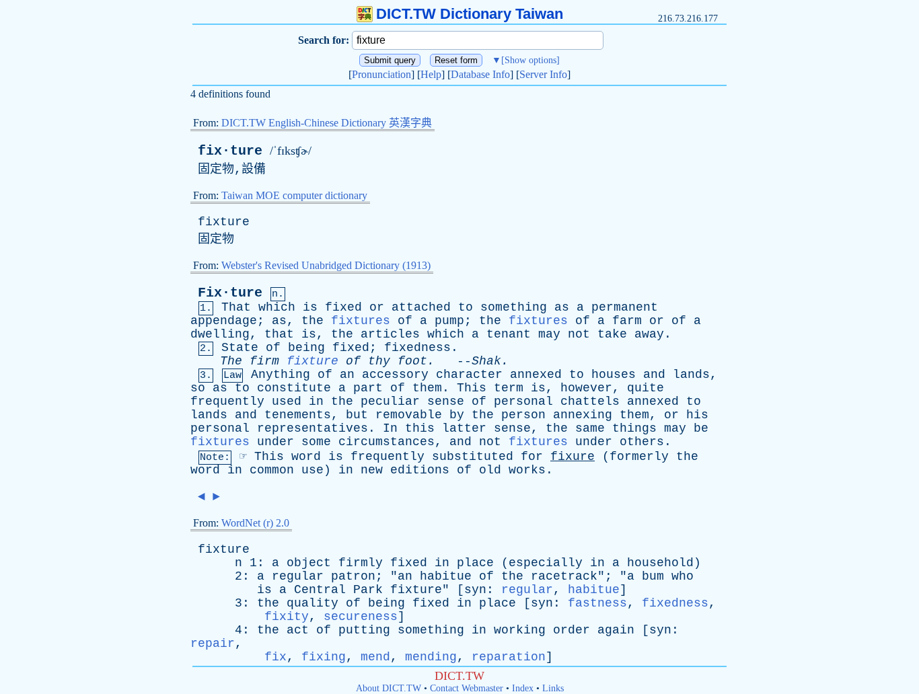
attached (421, 307)
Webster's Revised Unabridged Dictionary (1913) (326, 265)
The (231, 361)
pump (449, 320)
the (312, 320)
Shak (486, 361)
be (701, 428)
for (532, 456)
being (306, 347)
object (309, 563)
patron (353, 576)
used (286, 401)
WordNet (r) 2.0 (255, 523)
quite (645, 388)
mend (375, 657)
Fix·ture (230, 293)
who (682, 576)
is (310, 307)
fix (275, 657)
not (579, 334)
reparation (509, 657)
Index (523, 688)
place (475, 563)
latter (464, 428)
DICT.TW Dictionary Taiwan (469, 13)
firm (264, 361)
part (368, 388)
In (390, 428)
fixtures (360, 320)
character (469, 374)
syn (475, 589)
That (236, 307)
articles (390, 334)
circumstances (386, 442)
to (465, 307)
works (527, 470)
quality (312, 603)
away (649, 334)
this (420, 428)
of (405, 320)
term (508, 388)
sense (445, 401)
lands (691, 374)
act (298, 630)
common (272, 470)
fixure (572, 456)
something (513, 307)
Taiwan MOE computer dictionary (294, 195)
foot (412, 361)
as (561, 307)
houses (613, 374)
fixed (343, 307)
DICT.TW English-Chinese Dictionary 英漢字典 (326, 122)
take (612, 334)
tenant (508, 334)
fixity (286, 616)
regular (298, 576)
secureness (361, 616)
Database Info (480, 74)
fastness (597, 603)
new (372, 470)
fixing (323, 657)
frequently (227, 401)
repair (212, 643)
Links (553, 688)
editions (419, 470)
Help (430, 74)
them (427, 388)
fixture (224, 222)
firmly (360, 563)
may (549, 334)
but (357, 415)
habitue (446, 576)
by (456, 415)
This (471, 388)
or (376, 307)
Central (320, 589)
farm (627, 320)
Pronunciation (381, 74)
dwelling (220, 334)
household (660, 563)
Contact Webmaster (466, 688)
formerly (639, 456)
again (615, 630)
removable (408, 415)
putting (364, 630)
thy (379, 361)
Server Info (543, 74)
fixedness (417, 347)
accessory (395, 374)
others (642, 442)
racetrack (564, 576)
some (316, 442)
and (654, 374)
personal (523, 401)
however (586, 388)
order (571, 630)
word (306, 456)
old (490, 470)
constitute (294, 388)
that (279, 334)
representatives (312, 428)
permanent (624, 307)
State (239, 347)
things (634, 428)
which (276, 307)
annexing (582, 415)
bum (653, 576)
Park (368, 589)
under (275, 442)
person (523, 415)
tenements (297, 415)
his (697, 415)
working (520, 630)
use (312, 470)
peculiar (390, 401)
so (197, 388)
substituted (472, 456)
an (347, 374)
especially (546, 563)
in (316, 401)
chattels (590, 401)
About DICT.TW (388, 688)
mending (431, 657)
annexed (536, 374)
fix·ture (230, 151)
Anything (280, 374)
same (590, 428)
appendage (223, 320)
